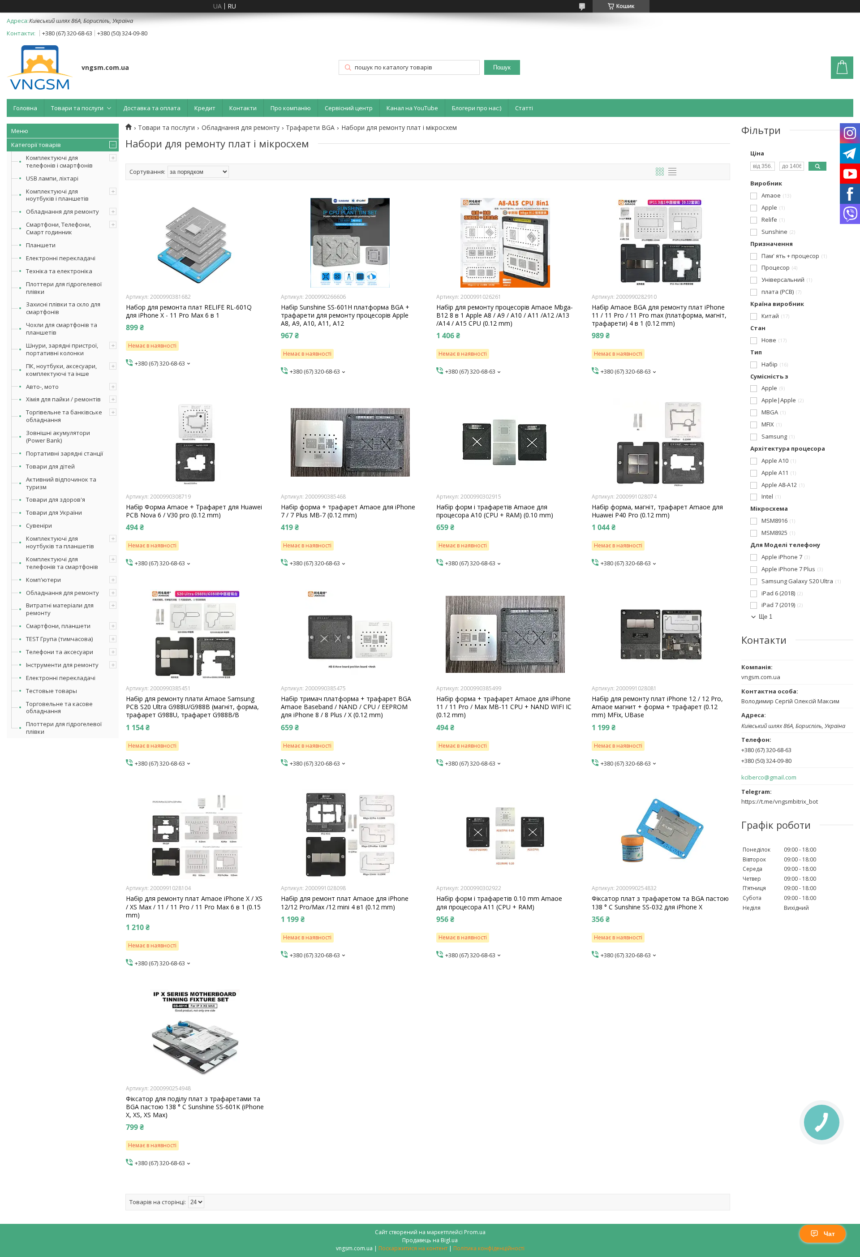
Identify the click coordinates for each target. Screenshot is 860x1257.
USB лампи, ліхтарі (52, 178)
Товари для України (54, 512)
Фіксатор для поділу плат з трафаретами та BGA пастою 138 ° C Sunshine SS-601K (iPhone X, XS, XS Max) (195, 1107)
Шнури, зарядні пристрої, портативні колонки (62, 349)
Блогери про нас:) (476, 108)
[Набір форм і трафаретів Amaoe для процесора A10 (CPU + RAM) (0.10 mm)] (505, 442)
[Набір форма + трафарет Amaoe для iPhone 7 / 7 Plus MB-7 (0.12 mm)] (350, 442)
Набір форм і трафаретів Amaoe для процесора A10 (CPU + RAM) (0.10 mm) (494, 511)
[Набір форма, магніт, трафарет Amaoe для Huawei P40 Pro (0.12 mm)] (661, 442)
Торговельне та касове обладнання (59, 707)
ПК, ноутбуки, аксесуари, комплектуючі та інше (61, 370)
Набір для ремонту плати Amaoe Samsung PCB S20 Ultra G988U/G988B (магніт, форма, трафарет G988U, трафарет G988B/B (192, 707)
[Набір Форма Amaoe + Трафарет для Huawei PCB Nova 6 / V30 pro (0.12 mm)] (195, 442)
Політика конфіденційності (489, 1248)
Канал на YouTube (412, 108)
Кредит (204, 108)
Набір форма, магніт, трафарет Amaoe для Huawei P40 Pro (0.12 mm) (657, 511)
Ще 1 (765, 616)
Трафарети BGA (310, 128)
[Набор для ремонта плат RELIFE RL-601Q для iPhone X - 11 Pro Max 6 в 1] (195, 243)
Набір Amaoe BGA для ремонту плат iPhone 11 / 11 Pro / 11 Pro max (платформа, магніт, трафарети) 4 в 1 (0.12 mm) (659, 315)
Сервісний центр (349, 108)
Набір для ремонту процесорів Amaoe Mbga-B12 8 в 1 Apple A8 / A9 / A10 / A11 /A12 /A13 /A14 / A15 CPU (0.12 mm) (504, 315)
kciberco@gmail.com (768, 777)
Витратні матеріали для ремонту (60, 609)
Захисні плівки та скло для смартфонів (63, 308)
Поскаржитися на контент (412, 1248)
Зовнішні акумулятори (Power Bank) (58, 436)
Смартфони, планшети (58, 626)
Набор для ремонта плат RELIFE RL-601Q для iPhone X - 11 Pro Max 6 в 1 (189, 311)
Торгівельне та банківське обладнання (64, 416)
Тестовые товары (51, 691)
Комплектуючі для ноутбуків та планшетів (60, 542)
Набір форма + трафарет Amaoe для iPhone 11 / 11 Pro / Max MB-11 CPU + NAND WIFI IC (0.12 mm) (504, 707)
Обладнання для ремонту (62, 211)
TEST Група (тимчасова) (59, 639)
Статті (524, 108)
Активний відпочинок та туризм (61, 483)
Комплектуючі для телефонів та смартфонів (62, 563)
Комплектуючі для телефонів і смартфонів (59, 161)
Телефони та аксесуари (59, 652)
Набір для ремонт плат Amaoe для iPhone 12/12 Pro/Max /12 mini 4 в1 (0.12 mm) (344, 903)
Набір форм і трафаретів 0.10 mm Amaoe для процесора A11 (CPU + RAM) (499, 903)
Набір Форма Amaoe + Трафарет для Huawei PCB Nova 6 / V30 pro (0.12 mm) (194, 511)
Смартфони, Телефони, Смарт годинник (58, 228)
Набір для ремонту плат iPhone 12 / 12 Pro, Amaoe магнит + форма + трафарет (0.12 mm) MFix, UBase (657, 707)
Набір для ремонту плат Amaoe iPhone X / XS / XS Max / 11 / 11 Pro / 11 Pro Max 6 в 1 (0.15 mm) (194, 907)
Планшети (41, 245)
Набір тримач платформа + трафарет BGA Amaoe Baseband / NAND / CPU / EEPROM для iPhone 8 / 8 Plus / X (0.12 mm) (346, 707)
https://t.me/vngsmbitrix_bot (779, 801)
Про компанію (291, 108)
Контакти (243, 108)
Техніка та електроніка (59, 271)
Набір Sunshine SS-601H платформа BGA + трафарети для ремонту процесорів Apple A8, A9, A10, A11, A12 (345, 315)
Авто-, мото (42, 387)
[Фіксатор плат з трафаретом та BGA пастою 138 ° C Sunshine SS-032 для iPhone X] (661, 834)
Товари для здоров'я (55, 499)
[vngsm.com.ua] (40, 68)
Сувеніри (39, 525)
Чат (829, 1233)
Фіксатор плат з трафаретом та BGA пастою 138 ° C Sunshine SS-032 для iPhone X (660, 903)
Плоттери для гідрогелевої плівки (64, 288)
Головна (25, 108)
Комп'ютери (43, 580)
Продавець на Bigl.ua (430, 1240)
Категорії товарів (36, 145)
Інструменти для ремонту (62, 665)
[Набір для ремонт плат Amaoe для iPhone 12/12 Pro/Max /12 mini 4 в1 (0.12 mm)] (350, 834)
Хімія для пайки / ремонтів (63, 399)
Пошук (502, 67)
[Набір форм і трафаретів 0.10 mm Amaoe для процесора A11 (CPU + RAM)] (505, 834)
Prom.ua (475, 1232)
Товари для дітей (50, 466)
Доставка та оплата (152, 108)
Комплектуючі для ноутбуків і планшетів (57, 195)
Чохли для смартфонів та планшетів (61, 328)
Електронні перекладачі (60, 258)
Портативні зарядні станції (64, 453)
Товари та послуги (77, 108)
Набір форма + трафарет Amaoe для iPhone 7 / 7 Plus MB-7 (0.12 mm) (348, 511)
